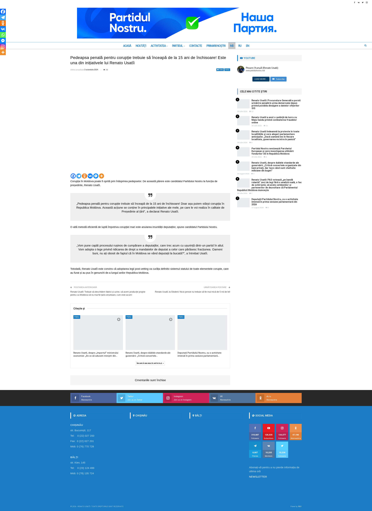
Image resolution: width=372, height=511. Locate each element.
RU (239, 45)
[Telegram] (78, 176)
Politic (227, 69)
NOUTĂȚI (141, 45)
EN (247, 45)
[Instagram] (3, 46)
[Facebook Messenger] (95, 176)
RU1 (300, 506)
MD (232, 45)
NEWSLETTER (258, 476)
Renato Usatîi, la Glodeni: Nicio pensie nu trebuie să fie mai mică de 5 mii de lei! (192, 292)
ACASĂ (127, 45)
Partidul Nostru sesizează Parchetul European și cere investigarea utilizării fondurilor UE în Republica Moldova (273, 151)
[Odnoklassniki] (84, 176)
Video (221, 69)
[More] (101, 176)
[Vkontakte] (90, 176)
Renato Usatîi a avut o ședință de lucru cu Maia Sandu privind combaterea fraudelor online (274, 120)
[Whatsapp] (3, 35)
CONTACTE (195, 45)
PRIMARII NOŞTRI (215, 45)
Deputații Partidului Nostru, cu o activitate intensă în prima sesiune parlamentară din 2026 (275, 202)
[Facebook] (73, 176)
